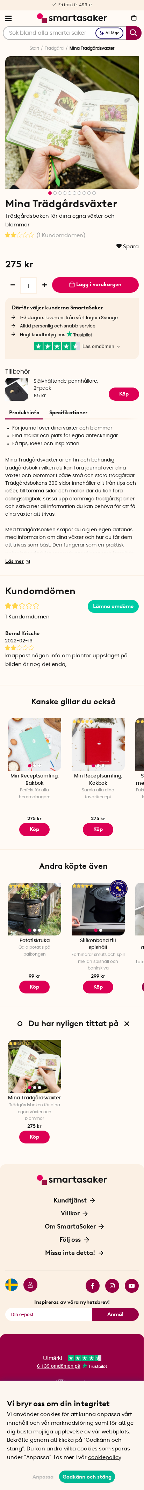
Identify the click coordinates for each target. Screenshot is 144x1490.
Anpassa (43, 1477)
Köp (98, 829)
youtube (129, 1286)
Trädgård (54, 48)
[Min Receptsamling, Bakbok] (34, 744)
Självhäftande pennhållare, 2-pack (66, 385)
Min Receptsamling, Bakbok (34, 780)
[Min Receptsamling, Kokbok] (98, 744)
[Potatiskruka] (34, 909)
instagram (109, 1286)
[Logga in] (27, 1286)
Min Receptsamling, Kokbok (98, 780)
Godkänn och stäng (87, 1477)
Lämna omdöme (113, 606)
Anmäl (115, 1314)
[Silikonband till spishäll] (98, 909)
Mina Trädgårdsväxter (34, 1098)
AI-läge (112, 33)
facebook (90, 1286)
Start (34, 48)
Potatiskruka (35, 940)
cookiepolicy (104, 1457)
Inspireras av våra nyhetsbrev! (72, 1302)
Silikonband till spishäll (98, 944)
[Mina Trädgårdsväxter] (34, 1066)
